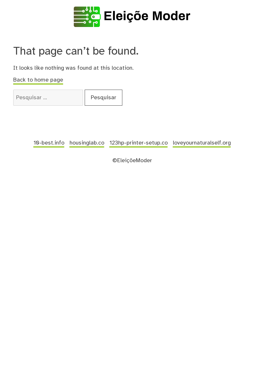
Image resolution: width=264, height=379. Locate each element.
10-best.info (48, 143)
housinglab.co (87, 143)
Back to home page (38, 80)
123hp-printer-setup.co (138, 143)
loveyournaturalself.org (202, 143)
